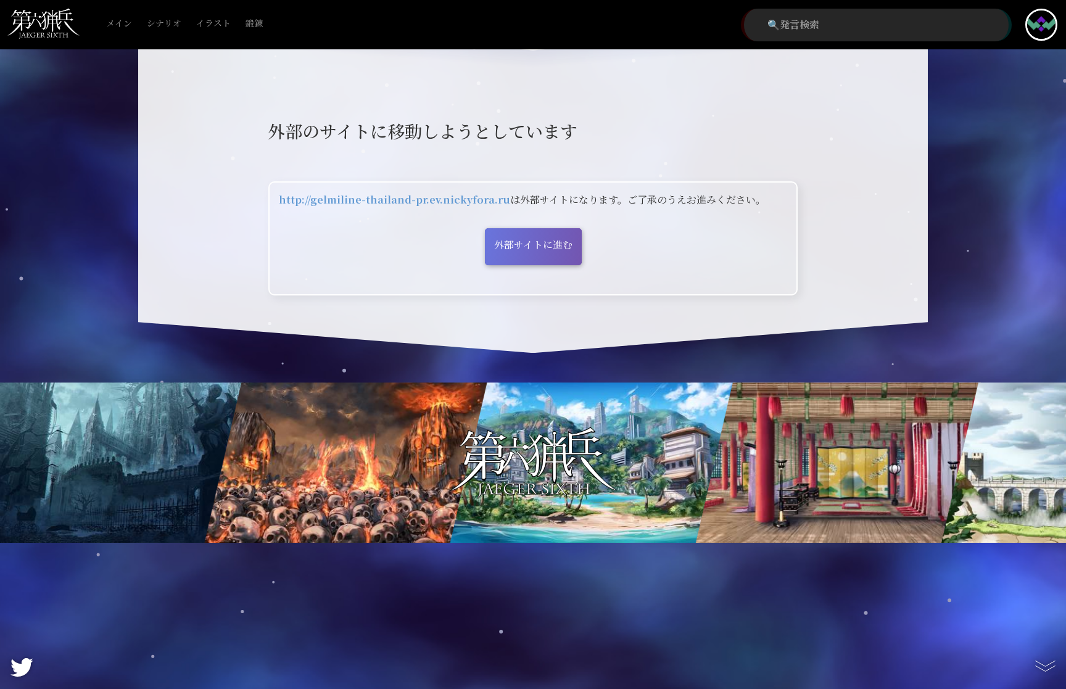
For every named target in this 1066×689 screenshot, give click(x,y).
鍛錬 (254, 23)
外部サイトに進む (533, 245)
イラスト (213, 23)
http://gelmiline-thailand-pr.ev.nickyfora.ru (394, 200)
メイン (119, 23)
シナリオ (164, 23)
